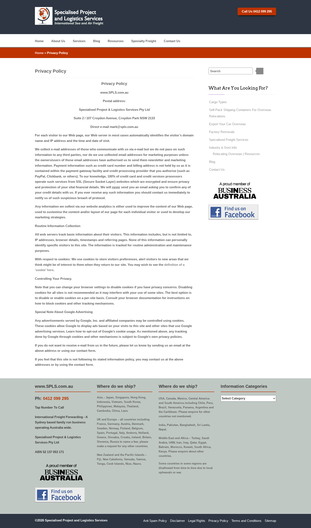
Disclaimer (177, 520)
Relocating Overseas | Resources (236, 154)
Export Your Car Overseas (227, 124)
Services (79, 41)
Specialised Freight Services (228, 139)
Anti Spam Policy (155, 520)
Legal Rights (196, 520)
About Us (58, 41)
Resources (116, 41)
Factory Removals (222, 132)
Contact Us (172, 41)
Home (39, 41)
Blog (96, 41)
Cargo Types (218, 102)
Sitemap (270, 520)
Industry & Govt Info (223, 147)
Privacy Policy (218, 520)
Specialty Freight (143, 41)
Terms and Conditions (246, 520)
